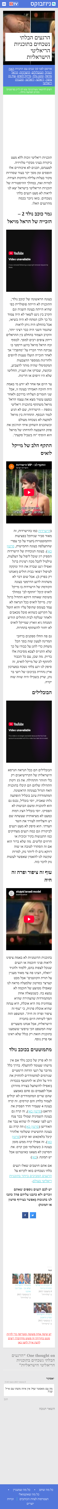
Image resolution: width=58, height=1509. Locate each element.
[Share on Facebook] (25, 1217)
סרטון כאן (34, 1111)
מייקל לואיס (24, 76)
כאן (34, 1157)
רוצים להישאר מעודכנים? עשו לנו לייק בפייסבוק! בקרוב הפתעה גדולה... (29, 90)
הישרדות (25, 72)
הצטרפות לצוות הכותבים (34, 1499)
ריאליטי (29, 79)
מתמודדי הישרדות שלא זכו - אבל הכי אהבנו (23, 1288)
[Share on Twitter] (33, 1217)
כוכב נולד (38, 76)
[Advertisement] (29, 126)
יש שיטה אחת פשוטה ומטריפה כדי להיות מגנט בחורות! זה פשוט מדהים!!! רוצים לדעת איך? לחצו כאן (29, 1338)
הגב (6, 1399)
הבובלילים (38, 72)
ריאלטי (40, 79)
